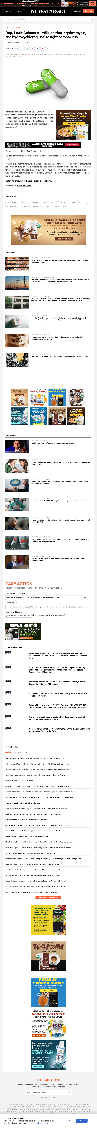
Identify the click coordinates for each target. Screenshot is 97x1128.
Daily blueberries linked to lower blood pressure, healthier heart (26, 820)
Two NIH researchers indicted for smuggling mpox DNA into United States (30, 853)
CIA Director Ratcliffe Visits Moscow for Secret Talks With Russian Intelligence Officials (35, 775)
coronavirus (14, 54)
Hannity (13, 115)
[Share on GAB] (27, 48)
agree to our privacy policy (37, 1123)
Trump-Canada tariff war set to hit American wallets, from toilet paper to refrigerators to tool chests (39, 797)
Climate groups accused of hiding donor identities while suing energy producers (32, 875)
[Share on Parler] (32, 48)
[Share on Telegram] (22, 48)
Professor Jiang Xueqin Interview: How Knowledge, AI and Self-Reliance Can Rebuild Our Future (57, 718)
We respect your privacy (48, 1097)
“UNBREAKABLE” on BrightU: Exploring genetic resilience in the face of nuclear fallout (34, 831)
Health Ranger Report (14, 648)
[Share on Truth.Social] (37, 48)
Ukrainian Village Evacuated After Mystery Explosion (23, 803)
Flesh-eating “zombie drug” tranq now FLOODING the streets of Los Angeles (59, 356)
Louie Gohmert (67, 54)
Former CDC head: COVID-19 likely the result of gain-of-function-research (59, 501)
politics (82, 54)
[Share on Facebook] (12, 48)
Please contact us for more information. (18, 617)
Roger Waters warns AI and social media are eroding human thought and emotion (33, 864)
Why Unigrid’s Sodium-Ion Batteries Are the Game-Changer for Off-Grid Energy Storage (34, 758)
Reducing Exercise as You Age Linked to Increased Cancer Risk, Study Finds (31, 892)
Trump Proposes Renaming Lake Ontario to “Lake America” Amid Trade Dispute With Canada (37, 769)
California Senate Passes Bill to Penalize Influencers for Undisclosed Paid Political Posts (35, 886)
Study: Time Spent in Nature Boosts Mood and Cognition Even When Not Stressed (33, 814)
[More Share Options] (47, 48)
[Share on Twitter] (17, 48)
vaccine (15, 56)
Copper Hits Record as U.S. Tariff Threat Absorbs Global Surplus (27, 836)
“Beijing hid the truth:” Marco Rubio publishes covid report (53, 443)
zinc (20, 56)
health (39, 54)
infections (58, 54)
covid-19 (21, 54)
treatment (8, 56)
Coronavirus (15, 27)
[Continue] (69, 1092)
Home (7, 27)
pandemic (76, 54)
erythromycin (28, 54)
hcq (35, 54)
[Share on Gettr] (42, 48)
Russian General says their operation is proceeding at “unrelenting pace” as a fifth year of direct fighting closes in (43, 859)
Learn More (69, 1121)
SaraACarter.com (33, 151)
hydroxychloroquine (48, 54)
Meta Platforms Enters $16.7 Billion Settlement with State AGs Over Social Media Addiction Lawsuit (39, 842)
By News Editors (12, 43)
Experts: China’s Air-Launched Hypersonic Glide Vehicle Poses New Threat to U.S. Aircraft (35, 881)
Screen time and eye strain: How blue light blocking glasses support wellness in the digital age (37, 825)
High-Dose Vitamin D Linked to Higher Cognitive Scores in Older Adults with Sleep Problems (36, 808)
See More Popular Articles (48, 897)
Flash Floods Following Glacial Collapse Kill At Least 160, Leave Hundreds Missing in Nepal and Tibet (39, 786)
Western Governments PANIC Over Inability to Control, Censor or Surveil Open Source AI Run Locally (58, 683)
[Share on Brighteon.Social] (7, 48)
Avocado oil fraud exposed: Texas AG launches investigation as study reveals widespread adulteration (40, 792)
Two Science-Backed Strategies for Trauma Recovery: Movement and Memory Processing (35, 870)
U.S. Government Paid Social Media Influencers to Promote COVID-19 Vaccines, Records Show (37, 764)
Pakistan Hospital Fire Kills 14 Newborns (19, 781)
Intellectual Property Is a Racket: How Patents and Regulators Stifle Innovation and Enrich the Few (38, 848)
